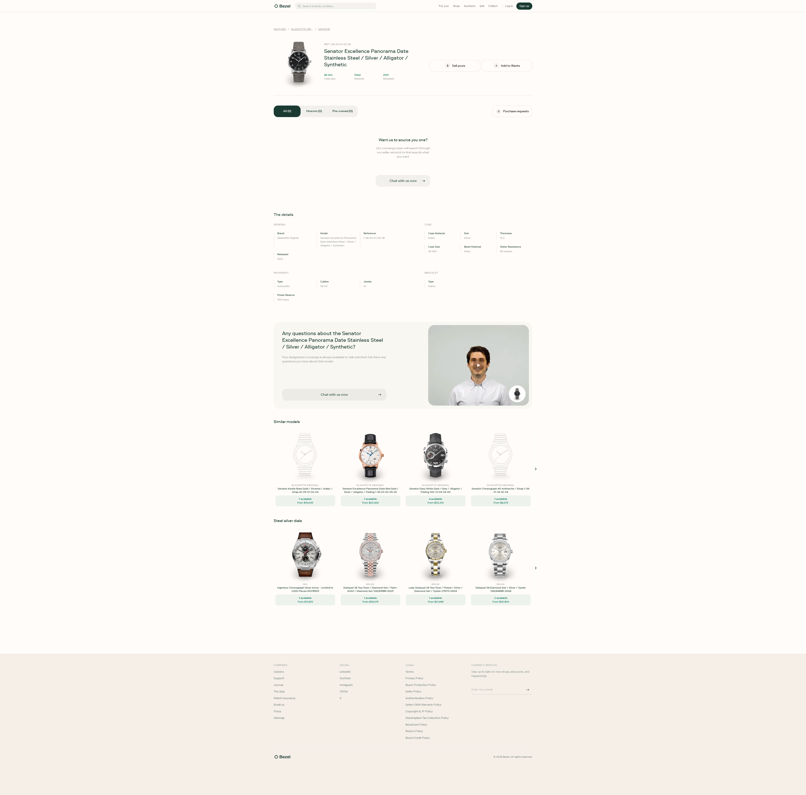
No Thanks (380, 426)
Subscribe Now (381, 416)
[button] (381, 376)
